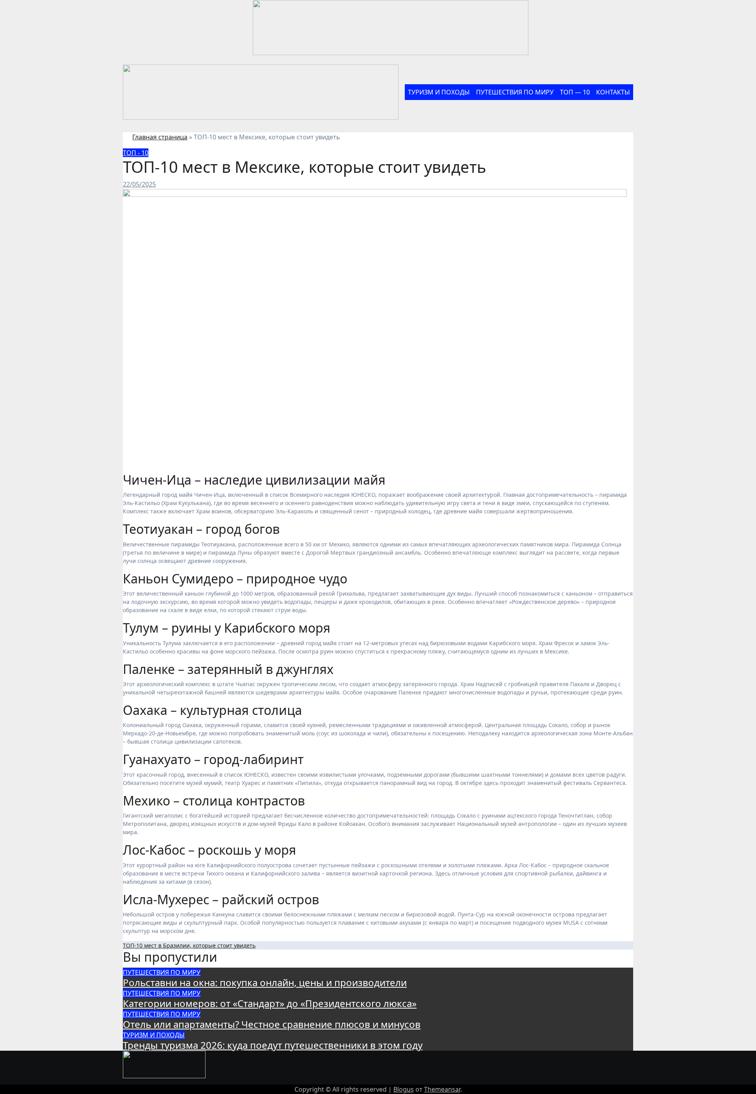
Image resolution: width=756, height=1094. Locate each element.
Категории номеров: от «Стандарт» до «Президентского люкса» (270, 1003)
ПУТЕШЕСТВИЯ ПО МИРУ (515, 92)
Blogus (403, 1089)
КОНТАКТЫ (613, 92)
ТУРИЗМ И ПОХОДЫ (439, 92)
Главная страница (159, 137)
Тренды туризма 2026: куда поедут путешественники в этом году (272, 1044)
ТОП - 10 (135, 152)
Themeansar (442, 1089)
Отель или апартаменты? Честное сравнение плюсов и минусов (272, 1024)
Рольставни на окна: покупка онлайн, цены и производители (265, 982)
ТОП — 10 (575, 92)
